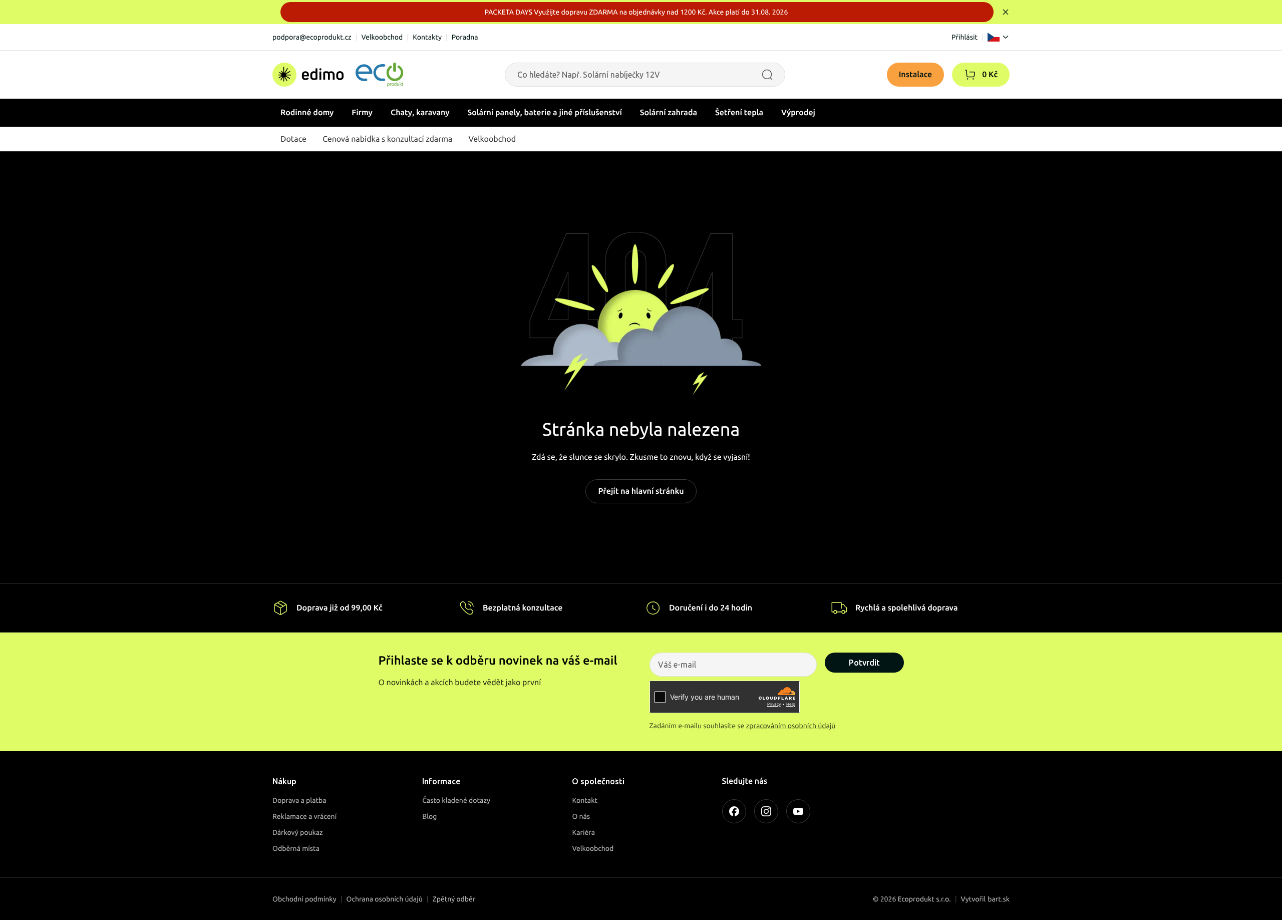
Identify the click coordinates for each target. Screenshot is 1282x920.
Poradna (465, 37)
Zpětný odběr (454, 899)
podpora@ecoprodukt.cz (312, 37)
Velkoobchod (382, 37)
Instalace (915, 74)
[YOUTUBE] (798, 811)
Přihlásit (964, 37)
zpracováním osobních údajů (791, 726)
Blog (429, 816)
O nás (581, 816)
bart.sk (999, 899)
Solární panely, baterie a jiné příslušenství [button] (545, 112)
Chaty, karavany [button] (420, 112)
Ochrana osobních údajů (385, 899)
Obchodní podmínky (304, 899)
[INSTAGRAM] (766, 811)
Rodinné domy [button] (307, 112)
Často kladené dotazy (456, 800)
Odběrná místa (295, 848)
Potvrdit (864, 662)
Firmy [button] (362, 112)
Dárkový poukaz (297, 832)
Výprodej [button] (798, 112)
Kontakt (584, 800)
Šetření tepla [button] (739, 112)
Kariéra (583, 832)
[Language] (999, 37)
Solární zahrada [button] (668, 112)
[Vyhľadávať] (767, 75)
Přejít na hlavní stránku (641, 491)
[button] (970, 75)
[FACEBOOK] (734, 811)
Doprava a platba (299, 800)
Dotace (293, 139)
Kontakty (427, 37)
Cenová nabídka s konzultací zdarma (387, 139)
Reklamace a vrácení (304, 816)
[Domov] (337, 75)
